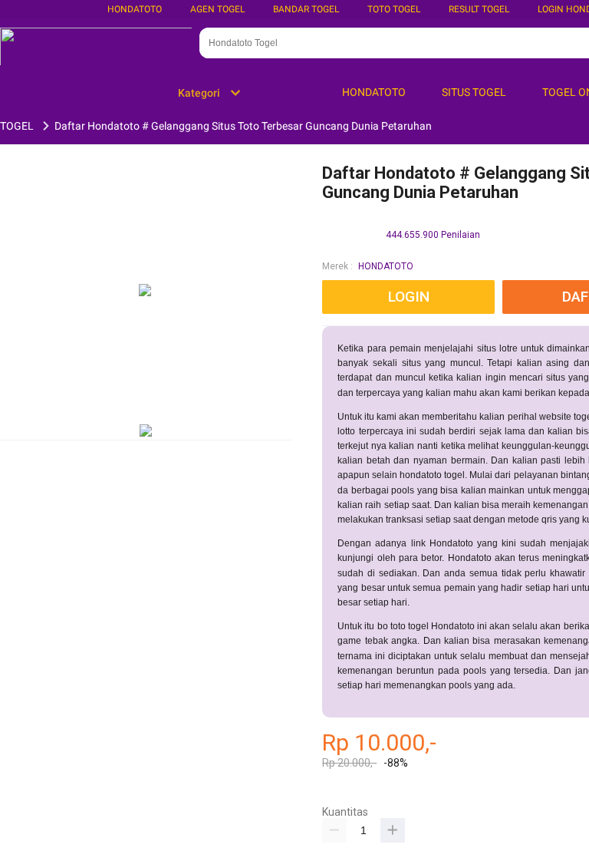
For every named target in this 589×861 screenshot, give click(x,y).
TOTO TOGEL (393, 9)
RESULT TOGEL (479, 9)
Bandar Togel (306, 9)
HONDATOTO (385, 266)
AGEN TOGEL (217, 9)
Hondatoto (134, 9)
